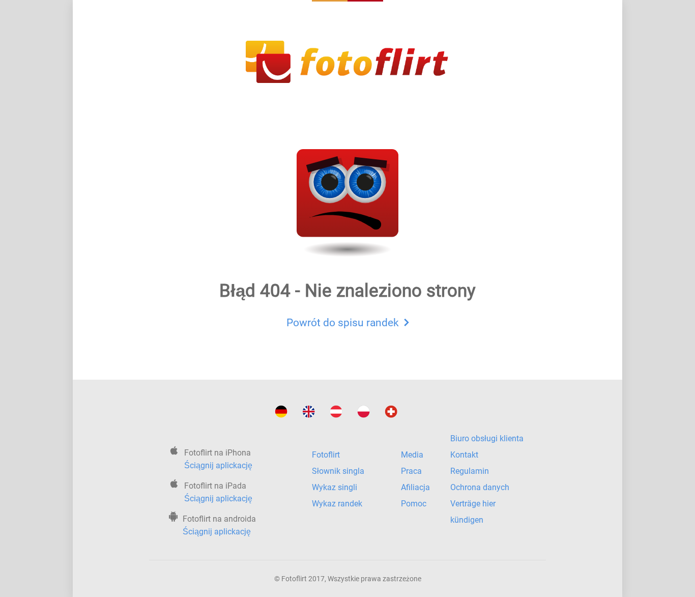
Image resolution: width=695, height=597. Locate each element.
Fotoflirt (326, 455)
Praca (411, 471)
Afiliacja (415, 487)
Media (412, 455)
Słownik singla (338, 471)
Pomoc (413, 503)
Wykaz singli (334, 487)
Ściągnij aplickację (218, 465)
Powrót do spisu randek (342, 322)
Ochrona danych (479, 487)
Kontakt (464, 455)
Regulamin (469, 471)
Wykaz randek (337, 503)
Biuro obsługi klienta (487, 438)
